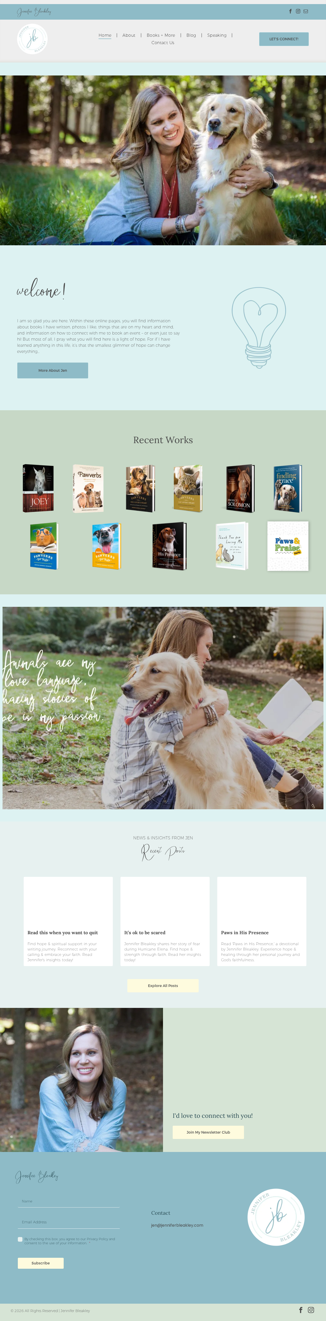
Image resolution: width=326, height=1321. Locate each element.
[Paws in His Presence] (261, 901)
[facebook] (290, 12)
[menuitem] (105, 35)
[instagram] (298, 12)
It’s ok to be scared (145, 932)
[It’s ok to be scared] (165, 901)
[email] (306, 12)
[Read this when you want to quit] (68, 901)
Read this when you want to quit (63, 932)
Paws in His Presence (245, 932)
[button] (41, 1263)
